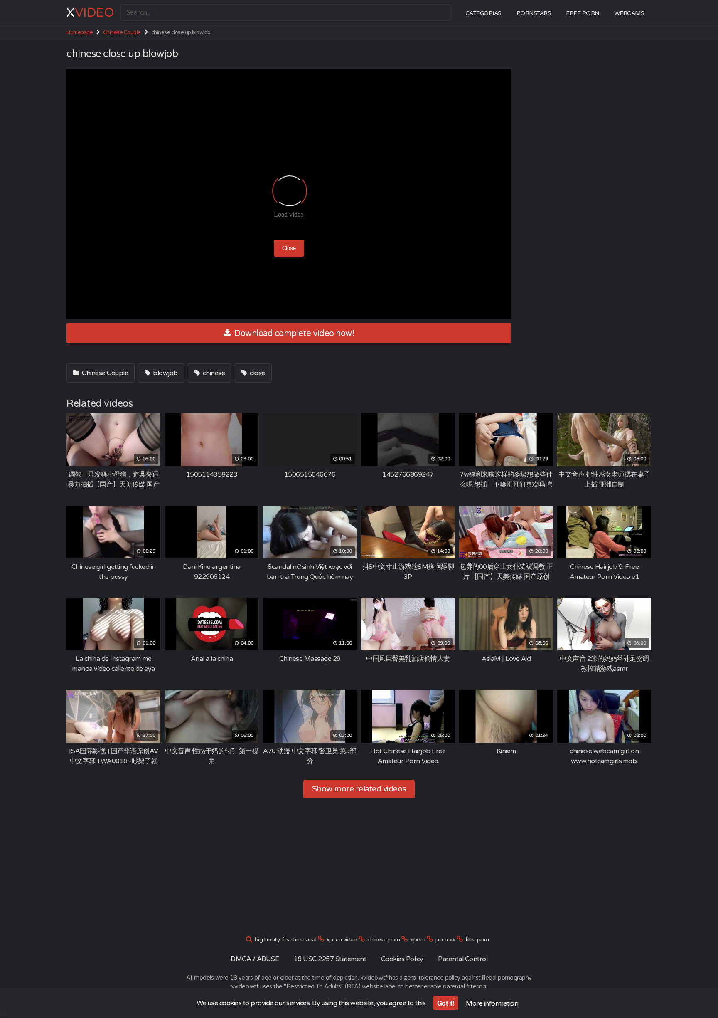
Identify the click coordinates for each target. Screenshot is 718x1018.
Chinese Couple (122, 32)
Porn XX (445, 939)
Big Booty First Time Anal (286, 939)
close (256, 373)
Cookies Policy (402, 959)
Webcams (629, 13)
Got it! (446, 1003)
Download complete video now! (293, 334)
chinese (213, 373)
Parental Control (462, 959)
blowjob (165, 373)
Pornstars (533, 13)
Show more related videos (359, 788)
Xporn (417, 939)
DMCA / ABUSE (255, 959)
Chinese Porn (383, 939)
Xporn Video (342, 939)
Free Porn (582, 13)
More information (492, 1003)
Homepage (79, 32)
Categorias (483, 13)
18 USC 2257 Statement (330, 959)
